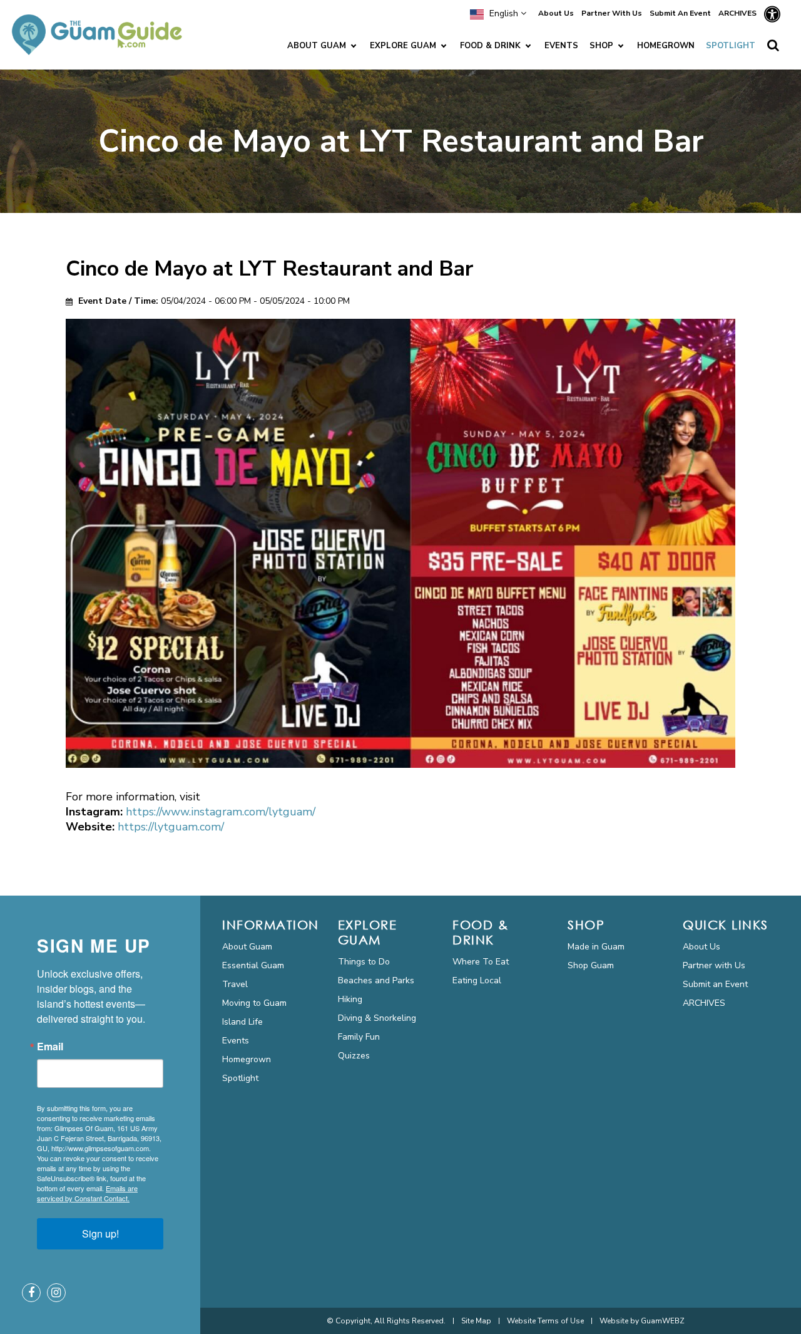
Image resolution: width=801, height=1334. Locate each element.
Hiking (350, 999)
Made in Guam (596, 947)
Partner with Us (714, 965)
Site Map (476, 1321)
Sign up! (100, 1233)
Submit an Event (715, 984)
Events (235, 1041)
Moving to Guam (254, 1003)
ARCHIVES (737, 13)
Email (50, 1047)
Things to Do (364, 962)
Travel (235, 984)
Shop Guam (591, 965)
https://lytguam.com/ (171, 826)
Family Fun (359, 1037)
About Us (556, 13)
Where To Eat (480, 962)
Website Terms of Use (545, 1321)
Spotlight (240, 1078)
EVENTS (561, 45)
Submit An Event (680, 13)
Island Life (242, 1022)
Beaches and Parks (376, 980)
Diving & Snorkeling (377, 1018)
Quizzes (354, 1056)
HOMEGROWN (666, 45)
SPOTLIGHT (730, 45)
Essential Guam (253, 965)
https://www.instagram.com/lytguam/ (220, 811)
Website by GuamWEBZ (642, 1321)
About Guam (247, 947)
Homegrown (246, 1059)
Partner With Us (611, 13)
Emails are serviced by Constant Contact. (87, 1193)
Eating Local (476, 980)
